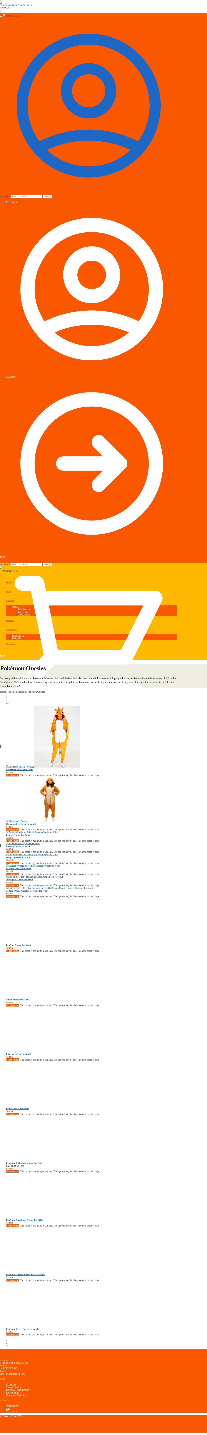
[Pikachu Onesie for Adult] (70, 1030)
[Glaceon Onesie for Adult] (70, 865)
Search (47, 196)
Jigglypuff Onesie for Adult (19, 879)
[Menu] (1, 16)
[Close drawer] (1, 11)
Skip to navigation (8, 5)
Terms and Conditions (16, 1395)
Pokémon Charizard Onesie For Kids (24, 1220)
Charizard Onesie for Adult (19, 769)
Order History (12, 1405)
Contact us (11, 1384)
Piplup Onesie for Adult (17, 1108)
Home (3, 691)
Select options (12, 775)
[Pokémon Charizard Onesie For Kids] (70, 1196)
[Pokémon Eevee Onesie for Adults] (70, 1305)
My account (11, 202)
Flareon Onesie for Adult (18, 846)
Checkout (10, 376)
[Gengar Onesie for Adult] (70, 854)
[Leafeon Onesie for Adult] (70, 921)
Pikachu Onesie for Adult (18, 1054)
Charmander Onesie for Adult (21, 824)
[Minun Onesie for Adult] (70, 975)
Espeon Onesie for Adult (18, 835)
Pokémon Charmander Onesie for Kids (25, 1274)
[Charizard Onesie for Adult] (70, 737)
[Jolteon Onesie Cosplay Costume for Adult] (70, 888)
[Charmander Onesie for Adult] (70, 800)
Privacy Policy (13, 1392)
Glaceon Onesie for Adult (18, 868)
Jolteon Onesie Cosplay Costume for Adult (27, 891)
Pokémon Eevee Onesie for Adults (23, 1329)
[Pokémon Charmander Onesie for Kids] (70, 1250)
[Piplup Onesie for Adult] (70, 1084)
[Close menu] (1, 2)
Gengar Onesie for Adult (18, 857)
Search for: (5, 196)
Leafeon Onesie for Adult (18, 945)
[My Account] (88, 193)
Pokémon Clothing (17, 691)
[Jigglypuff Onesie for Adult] (70, 877)
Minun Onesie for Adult (17, 999)
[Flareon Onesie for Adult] (70, 843)
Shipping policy (13, 1387)
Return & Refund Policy (17, 1390)
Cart (8, 1408)
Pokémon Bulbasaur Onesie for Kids (24, 1163)
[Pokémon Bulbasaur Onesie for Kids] (70, 1139)
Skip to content (25, 5)
